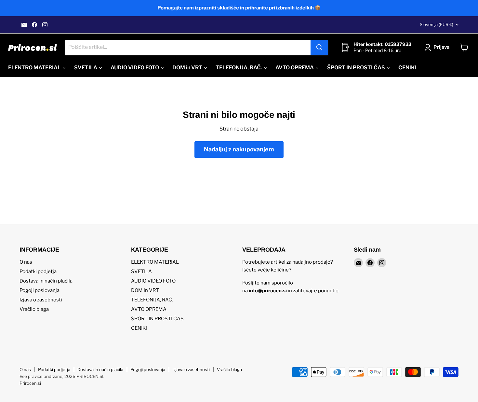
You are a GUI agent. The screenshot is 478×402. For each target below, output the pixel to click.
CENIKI (407, 67)
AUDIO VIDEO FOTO (135, 67)
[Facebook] (34, 24)
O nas (26, 262)
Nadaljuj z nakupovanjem (239, 149)
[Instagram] (44, 24)
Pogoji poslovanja (40, 290)
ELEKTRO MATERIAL (35, 67)
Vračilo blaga (34, 309)
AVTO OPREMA (295, 67)
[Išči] (319, 47)
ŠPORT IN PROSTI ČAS (356, 67)
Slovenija (436, 24)
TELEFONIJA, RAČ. (239, 67)
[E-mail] (24, 24)
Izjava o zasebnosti (41, 300)
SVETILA (86, 67)
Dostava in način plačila (46, 281)
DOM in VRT (187, 67)
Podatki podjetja (38, 271)
